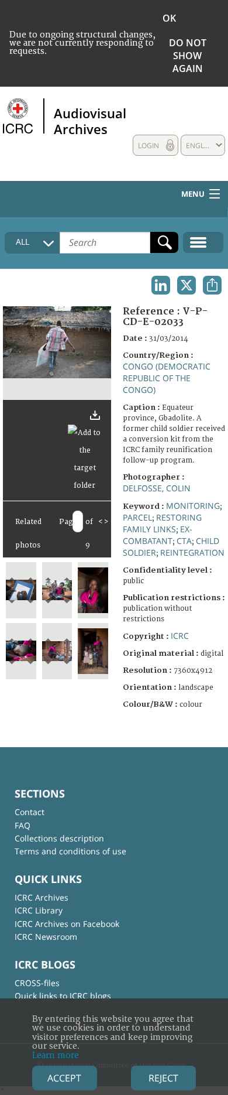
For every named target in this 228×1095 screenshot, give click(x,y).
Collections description (59, 838)
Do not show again (187, 55)
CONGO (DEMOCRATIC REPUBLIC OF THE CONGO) (166, 378)
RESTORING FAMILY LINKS (162, 523)
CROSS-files (37, 982)
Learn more (55, 1055)
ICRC (180, 635)
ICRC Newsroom (46, 936)
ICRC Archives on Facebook (67, 923)
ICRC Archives (41, 897)
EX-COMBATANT (157, 534)
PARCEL (137, 517)
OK (169, 18)
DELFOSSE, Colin (157, 488)
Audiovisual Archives (90, 120)
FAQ (22, 825)
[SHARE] (212, 285)
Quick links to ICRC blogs (63, 995)
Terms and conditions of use (70, 851)
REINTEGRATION (192, 552)
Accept (64, 1078)
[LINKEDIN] (160, 285)
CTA (184, 540)
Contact (29, 811)
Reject (163, 1078)
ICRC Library (39, 910)
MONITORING (193, 505)
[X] (186, 285)
